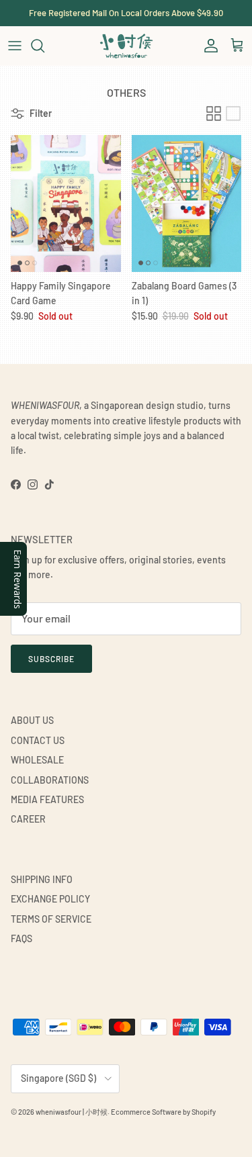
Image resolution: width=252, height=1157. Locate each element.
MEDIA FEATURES (47, 799)
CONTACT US (38, 740)
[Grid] (214, 113)
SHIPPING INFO (42, 879)
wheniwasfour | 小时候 (72, 1111)
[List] (233, 113)
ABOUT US (32, 720)
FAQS (21, 938)
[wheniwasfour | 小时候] (126, 45)
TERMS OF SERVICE (51, 919)
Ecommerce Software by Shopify (163, 1111)
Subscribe (51, 658)
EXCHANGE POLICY (50, 899)
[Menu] (15, 45)
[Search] (44, 45)
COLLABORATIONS (50, 780)
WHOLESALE (37, 760)
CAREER (28, 819)
